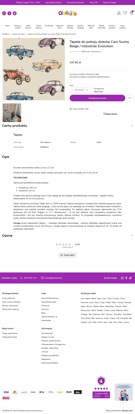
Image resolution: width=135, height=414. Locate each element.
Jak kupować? (47, 333)
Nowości (45, 309)
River (125, 306)
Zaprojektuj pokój (53, 2)
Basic (102, 306)
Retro (126, 310)
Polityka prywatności (50, 355)
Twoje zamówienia (10, 333)
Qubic (120, 322)
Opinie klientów (48, 316)
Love (104, 298)
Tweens (118, 306)
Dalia (112, 318)
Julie (99, 298)
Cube (109, 298)
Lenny (126, 322)
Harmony (84, 302)
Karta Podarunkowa (50, 298)
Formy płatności (8, 298)
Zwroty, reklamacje (10, 305)
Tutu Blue (118, 314)
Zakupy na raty (48, 337)
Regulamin (46, 359)
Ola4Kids (5, 34)
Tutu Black (127, 314)
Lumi (89, 322)
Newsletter (46, 320)
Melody (119, 310)
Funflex (100, 310)
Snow (122, 298)
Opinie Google (109, 2)
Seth (95, 322)
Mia (130, 318)
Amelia (84, 322)
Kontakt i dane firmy (50, 348)
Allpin (83, 306)
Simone (109, 314)
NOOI (93, 310)
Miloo (114, 302)
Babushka (110, 306)
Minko (93, 298)
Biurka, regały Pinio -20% (28, 2)
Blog (43, 313)
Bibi (93, 318)
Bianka (96, 306)
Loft (117, 318)
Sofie (100, 322)
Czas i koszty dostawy (11, 302)
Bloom (89, 306)
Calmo (106, 318)
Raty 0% (94, 2)
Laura (105, 322)
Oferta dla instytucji (10, 309)
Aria (82, 298)
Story (97, 302)
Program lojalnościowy (51, 340)
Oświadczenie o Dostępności (54, 344)
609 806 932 (30, 278)
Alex (103, 314)
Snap (102, 302)
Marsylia (127, 302)
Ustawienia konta (9, 337)
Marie (87, 298)
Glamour (99, 318)
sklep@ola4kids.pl (53, 278)
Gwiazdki (124, 318)
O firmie (45, 352)
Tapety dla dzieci (18, 34)
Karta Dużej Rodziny (50, 363)
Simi (115, 322)
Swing (120, 302)
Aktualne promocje (75, 2)
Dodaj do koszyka (97, 98)
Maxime (96, 314)
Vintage (84, 314)
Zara (90, 314)
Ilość (71, 85)
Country (116, 298)
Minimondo (85, 310)
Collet (106, 310)
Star (110, 322)
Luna (92, 302)
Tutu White (85, 318)
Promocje (45, 305)
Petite (108, 302)
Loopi (112, 310)
